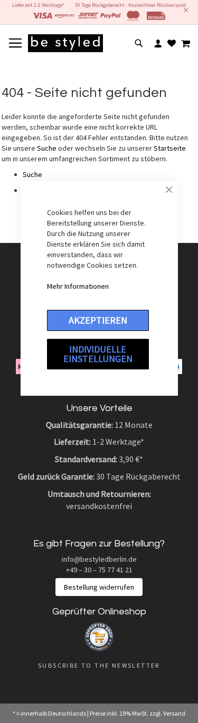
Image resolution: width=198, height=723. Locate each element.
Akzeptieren (98, 320)
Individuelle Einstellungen (98, 354)
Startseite (170, 148)
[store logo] (65, 43)
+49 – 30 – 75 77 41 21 (99, 569)
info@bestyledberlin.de (99, 559)
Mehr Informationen (78, 286)
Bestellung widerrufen (99, 587)
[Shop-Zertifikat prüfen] (99, 648)
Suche (46, 148)
